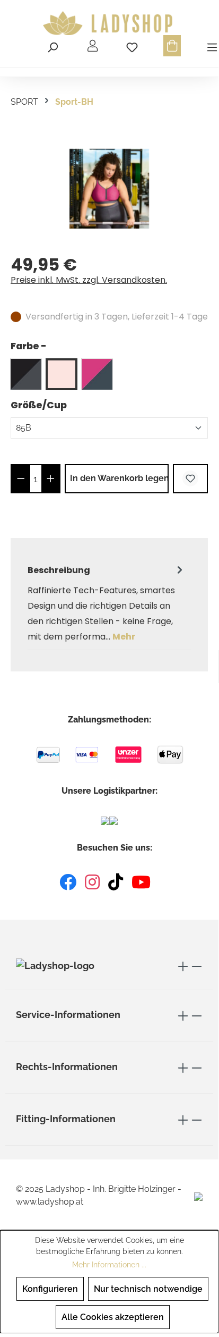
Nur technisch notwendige (148, 1289)
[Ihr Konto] (92, 45)
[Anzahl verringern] (21, 478)
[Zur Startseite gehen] (109, 23)
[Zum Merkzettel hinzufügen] (190, 478)
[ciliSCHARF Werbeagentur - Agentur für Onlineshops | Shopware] (198, 1196)
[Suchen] (52, 45)
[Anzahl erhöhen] (50, 478)
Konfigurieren (50, 1289)
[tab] (107, 603)
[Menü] (210, 45)
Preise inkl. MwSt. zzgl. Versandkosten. (89, 280)
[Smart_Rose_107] (61, 374)
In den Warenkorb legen (119, 478)
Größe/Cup (39, 404)
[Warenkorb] (172, 45)
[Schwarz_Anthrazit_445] (26, 374)
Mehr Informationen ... (109, 1264)
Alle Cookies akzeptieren (113, 1317)
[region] (109, 188)
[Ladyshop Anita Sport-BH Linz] (109, 189)
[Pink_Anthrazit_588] (97, 374)
